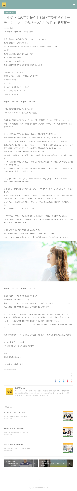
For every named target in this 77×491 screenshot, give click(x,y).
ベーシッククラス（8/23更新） (13, 445)
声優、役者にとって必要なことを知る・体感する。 (17, 448)
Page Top (38, 480)
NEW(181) (6, 369)
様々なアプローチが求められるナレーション (16, 432)
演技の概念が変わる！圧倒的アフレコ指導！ (16, 416)
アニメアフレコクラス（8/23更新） (15, 412)
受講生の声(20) (12, 369)
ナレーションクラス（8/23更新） (14, 428)
